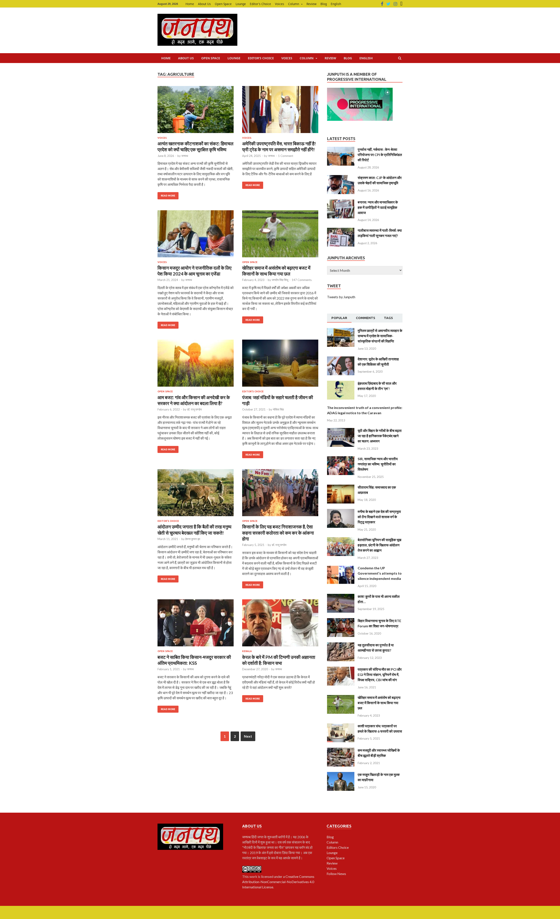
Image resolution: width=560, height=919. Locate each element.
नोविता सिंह (278, 409)
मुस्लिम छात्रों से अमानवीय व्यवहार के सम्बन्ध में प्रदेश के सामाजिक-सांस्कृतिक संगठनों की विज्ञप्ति (380, 335)
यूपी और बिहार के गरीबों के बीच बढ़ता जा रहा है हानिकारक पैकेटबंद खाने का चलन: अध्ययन (380, 435)
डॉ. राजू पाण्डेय (194, 409)
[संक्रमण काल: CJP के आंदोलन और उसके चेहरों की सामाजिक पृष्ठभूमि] (340, 177)
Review (311, 4)
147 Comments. (302, 280)
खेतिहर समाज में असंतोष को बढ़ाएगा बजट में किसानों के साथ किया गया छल (379, 702)
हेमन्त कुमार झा (192, 539)
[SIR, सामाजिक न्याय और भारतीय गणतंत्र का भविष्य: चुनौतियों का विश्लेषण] (340, 459)
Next (248, 736)
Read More (168, 195)
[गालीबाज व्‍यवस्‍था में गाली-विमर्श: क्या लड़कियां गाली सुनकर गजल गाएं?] (340, 230)
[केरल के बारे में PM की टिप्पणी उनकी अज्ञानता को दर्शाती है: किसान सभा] (280, 624)
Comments (365, 318)
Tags (388, 318)
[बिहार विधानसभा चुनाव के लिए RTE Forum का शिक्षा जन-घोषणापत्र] (340, 621)
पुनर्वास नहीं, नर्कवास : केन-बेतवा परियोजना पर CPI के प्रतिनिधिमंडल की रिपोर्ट (380, 154)
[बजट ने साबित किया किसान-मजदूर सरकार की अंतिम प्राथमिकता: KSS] (196, 624)
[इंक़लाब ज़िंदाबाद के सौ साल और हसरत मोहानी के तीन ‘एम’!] (340, 383)
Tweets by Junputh (341, 297)
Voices (279, 4)
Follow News (336, 874)
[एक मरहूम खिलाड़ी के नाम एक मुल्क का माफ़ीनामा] (340, 774)
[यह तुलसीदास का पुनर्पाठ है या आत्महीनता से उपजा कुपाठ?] (340, 645)
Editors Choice (338, 847)
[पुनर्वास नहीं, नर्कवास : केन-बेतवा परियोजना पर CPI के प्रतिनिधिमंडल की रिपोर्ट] (340, 149)
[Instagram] (395, 4)
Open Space (223, 4)
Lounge (241, 4)
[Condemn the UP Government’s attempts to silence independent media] (340, 568)
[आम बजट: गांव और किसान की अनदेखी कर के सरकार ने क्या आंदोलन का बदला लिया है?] (196, 365)
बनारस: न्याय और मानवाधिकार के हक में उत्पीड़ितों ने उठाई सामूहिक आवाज (378, 207)
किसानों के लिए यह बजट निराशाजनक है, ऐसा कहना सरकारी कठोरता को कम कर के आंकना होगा (278, 532)
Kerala (247, 651)
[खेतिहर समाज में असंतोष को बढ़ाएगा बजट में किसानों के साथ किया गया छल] (280, 235)
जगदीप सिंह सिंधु (280, 280)
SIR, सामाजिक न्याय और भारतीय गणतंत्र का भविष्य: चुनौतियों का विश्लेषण (378, 464)
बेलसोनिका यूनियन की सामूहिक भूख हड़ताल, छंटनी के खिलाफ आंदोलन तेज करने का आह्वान (379, 545)
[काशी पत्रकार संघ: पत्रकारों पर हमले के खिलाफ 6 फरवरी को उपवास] (340, 726)
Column (293, 4)
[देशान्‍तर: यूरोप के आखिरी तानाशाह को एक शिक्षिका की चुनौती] (340, 359)
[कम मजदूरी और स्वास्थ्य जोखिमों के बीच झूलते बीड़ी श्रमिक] (340, 750)
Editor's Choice (253, 391)
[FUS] (401, 4)
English (336, 4)
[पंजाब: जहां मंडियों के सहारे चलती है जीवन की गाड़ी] (280, 365)
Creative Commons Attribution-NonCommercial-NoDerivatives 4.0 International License (278, 881)
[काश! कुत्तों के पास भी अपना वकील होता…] (340, 596)
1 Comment (285, 156)
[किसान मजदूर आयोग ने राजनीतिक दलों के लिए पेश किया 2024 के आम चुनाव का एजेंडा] (196, 235)
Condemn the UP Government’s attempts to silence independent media (380, 573)
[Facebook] (382, 4)
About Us (204, 4)
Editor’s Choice (260, 4)
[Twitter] (388, 4)
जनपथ (184, 156)
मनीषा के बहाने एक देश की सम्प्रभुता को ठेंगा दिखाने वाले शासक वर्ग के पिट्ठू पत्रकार (379, 516)
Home (190, 4)
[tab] (339, 318)
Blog (323, 4)
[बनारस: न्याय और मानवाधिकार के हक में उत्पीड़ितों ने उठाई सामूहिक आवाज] (340, 202)
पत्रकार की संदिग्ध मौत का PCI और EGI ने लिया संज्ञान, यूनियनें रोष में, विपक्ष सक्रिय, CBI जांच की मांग (380, 674)
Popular (339, 318)
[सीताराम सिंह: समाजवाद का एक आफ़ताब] (340, 487)
